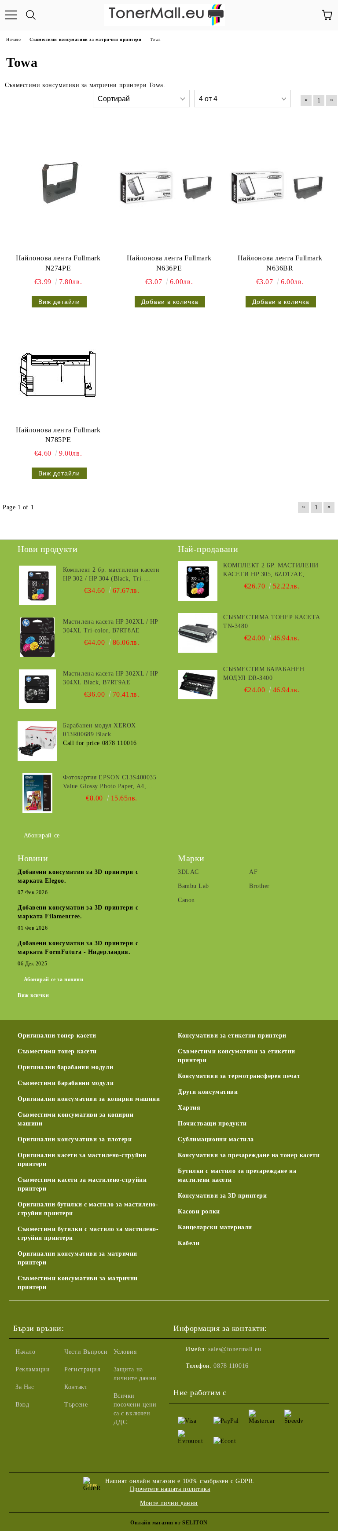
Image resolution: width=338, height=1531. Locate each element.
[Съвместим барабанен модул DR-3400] (197, 685)
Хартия (189, 1107)
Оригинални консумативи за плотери (75, 1139)
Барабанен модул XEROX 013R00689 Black (99, 730)
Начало (25, 1351)
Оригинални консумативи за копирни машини (89, 1099)
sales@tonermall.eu (234, 1349)
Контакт (75, 1387)
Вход (22, 1404)
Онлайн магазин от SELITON (169, 1523)
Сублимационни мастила (216, 1139)
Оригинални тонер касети (57, 1035)
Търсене (76, 1404)
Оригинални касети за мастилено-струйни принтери (82, 1159)
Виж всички (33, 995)
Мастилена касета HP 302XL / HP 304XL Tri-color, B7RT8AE (110, 626)
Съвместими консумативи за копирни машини (75, 1119)
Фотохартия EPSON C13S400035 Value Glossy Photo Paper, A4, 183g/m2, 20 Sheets (109, 782)
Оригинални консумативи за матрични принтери (77, 1258)
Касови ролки (199, 1211)
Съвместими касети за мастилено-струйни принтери (82, 1184)
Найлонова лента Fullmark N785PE (58, 435)
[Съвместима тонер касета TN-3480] (197, 633)
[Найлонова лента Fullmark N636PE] (169, 186)
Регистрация (82, 1369)
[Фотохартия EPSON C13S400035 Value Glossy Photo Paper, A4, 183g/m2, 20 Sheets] (37, 793)
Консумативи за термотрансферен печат (239, 1076)
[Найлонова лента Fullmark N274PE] (58, 186)
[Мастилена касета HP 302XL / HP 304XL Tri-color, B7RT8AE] (37, 637)
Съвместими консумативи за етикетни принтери (236, 1055)
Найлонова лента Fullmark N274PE (58, 263)
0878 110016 (230, 1366)
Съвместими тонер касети (57, 1051)
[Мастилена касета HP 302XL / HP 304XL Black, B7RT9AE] (37, 689)
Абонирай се (42, 835)
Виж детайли (59, 301)
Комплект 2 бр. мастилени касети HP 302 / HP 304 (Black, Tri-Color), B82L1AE (111, 574)
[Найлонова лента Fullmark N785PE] (58, 374)
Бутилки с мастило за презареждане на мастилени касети (237, 1175)
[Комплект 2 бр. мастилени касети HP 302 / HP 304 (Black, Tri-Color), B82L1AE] (37, 585)
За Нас (24, 1387)
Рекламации (32, 1369)
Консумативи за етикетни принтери (232, 1035)
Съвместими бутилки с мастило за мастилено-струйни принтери (88, 1233)
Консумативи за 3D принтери (222, 1195)
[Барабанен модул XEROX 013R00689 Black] (37, 741)
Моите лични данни (169, 1503)
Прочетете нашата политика (170, 1489)
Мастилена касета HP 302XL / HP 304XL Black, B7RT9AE (110, 678)
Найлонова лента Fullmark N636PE (169, 263)
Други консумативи (208, 1092)
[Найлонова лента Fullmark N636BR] (280, 186)
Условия (125, 1351)
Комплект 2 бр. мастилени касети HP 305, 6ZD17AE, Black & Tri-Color (270, 570)
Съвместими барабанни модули (66, 1083)
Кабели (188, 1243)
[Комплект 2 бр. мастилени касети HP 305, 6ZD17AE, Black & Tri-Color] (197, 581)
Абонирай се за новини (54, 979)
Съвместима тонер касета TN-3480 (271, 621)
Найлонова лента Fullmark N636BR (280, 263)
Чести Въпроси (85, 1351)
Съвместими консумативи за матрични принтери (78, 1282)
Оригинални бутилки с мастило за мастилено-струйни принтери (88, 1209)
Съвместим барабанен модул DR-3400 (264, 673)
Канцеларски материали (215, 1227)
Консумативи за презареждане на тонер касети (249, 1155)
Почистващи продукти (212, 1123)
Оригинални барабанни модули (65, 1067)
